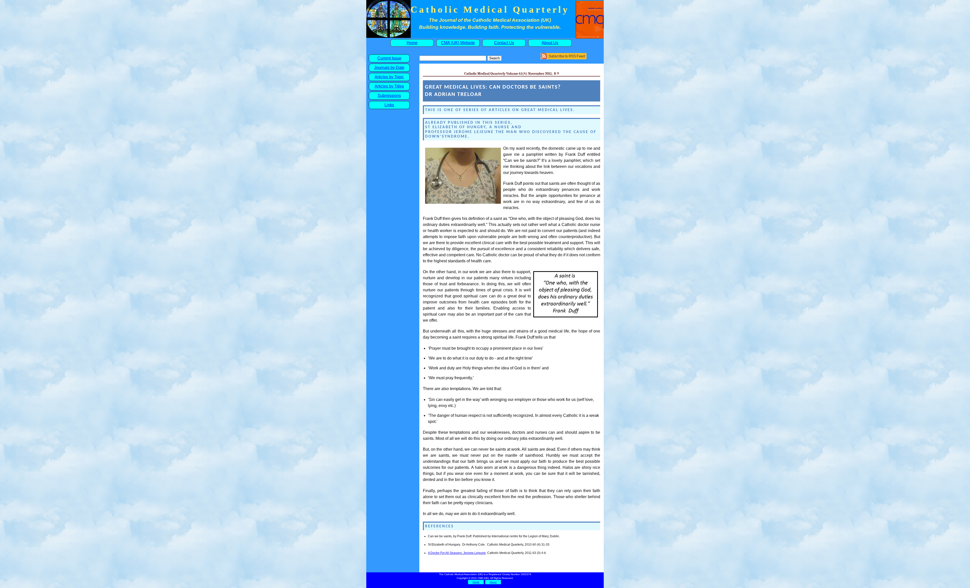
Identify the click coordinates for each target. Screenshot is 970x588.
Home (412, 43)
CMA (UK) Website (458, 43)
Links (389, 105)
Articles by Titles (389, 86)
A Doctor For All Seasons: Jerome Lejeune (457, 553)
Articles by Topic (389, 77)
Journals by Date (389, 67)
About (493, 582)
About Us (550, 43)
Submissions (389, 95)
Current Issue (389, 58)
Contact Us (504, 43)
